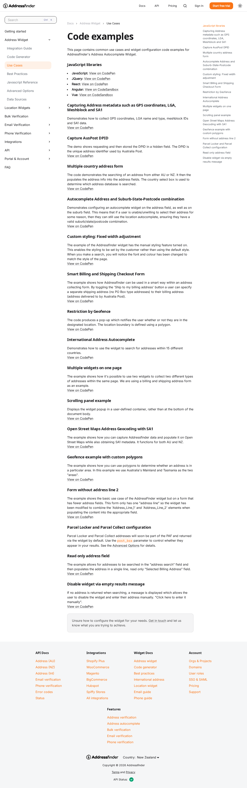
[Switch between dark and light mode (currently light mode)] (240, 6)
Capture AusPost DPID (216, 47)
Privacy (130, 772)
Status (40, 698)
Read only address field (216, 152)
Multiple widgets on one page (217, 108)
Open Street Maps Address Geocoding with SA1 (219, 122)
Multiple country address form (217, 54)
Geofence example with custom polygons (216, 131)
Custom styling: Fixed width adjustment (219, 76)
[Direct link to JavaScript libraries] (64, 65)
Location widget (145, 686)
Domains (195, 667)
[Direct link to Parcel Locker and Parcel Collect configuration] (64, 528)
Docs (142, 5)
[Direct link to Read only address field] (64, 556)
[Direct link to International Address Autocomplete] (64, 340)
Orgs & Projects (200, 661)
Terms (115, 772)
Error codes (44, 692)
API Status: (120, 779)
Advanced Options (126, 545)
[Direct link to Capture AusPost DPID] (64, 139)
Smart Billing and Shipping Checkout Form (218, 85)
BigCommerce (96, 679)
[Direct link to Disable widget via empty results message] (64, 585)
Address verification (121, 717)
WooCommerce (97, 667)
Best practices (144, 673)
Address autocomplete (123, 723)
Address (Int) (45, 673)
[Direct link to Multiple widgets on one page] (64, 368)
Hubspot (92, 686)
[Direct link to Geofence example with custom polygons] (64, 457)
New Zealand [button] (146, 757)
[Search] (185, 5)
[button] (26, 40)
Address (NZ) (45, 667)
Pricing (172, 5)
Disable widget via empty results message (217, 159)
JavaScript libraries (214, 25)
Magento (92, 673)
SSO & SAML (198, 679)
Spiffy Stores (95, 692)
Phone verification (49, 686)
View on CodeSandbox (101, 89)
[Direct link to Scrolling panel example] (64, 401)
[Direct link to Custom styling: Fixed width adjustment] (64, 237)
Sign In (199, 5)
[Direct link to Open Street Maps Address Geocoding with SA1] (64, 429)
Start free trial (221, 5)
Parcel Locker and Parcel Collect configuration (217, 145)
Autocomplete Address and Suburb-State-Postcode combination (219, 65)
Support (194, 692)
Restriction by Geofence (217, 92)
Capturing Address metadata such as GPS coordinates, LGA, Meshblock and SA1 (216, 37)
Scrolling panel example (217, 115)
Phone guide (143, 698)
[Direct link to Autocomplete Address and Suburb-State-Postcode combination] (64, 200)
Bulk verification (118, 730)
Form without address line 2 (219, 138)
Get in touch (157, 621)
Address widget (145, 661)
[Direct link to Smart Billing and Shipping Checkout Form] (64, 274)
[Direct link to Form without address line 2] (64, 490)
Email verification (48, 679)
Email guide (142, 692)
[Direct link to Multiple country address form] (64, 167)
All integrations (97, 698)
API (157, 5)
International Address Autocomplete (215, 99)
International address (149, 679)
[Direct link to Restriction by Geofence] (64, 312)
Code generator (145, 667)
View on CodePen (102, 73)
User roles (196, 673)
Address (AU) (45, 661)
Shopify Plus (95, 661)
